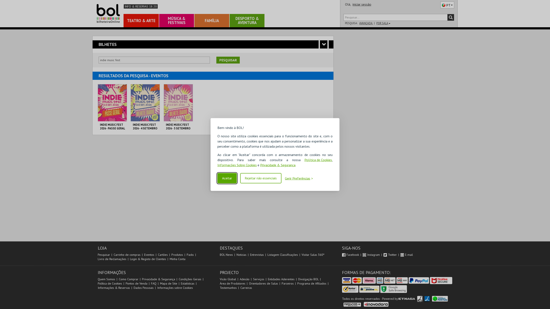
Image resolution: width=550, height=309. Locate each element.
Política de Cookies (318, 160)
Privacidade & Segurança (277, 165)
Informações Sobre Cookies (237, 165)
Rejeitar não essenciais (261, 178)
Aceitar (227, 178)
